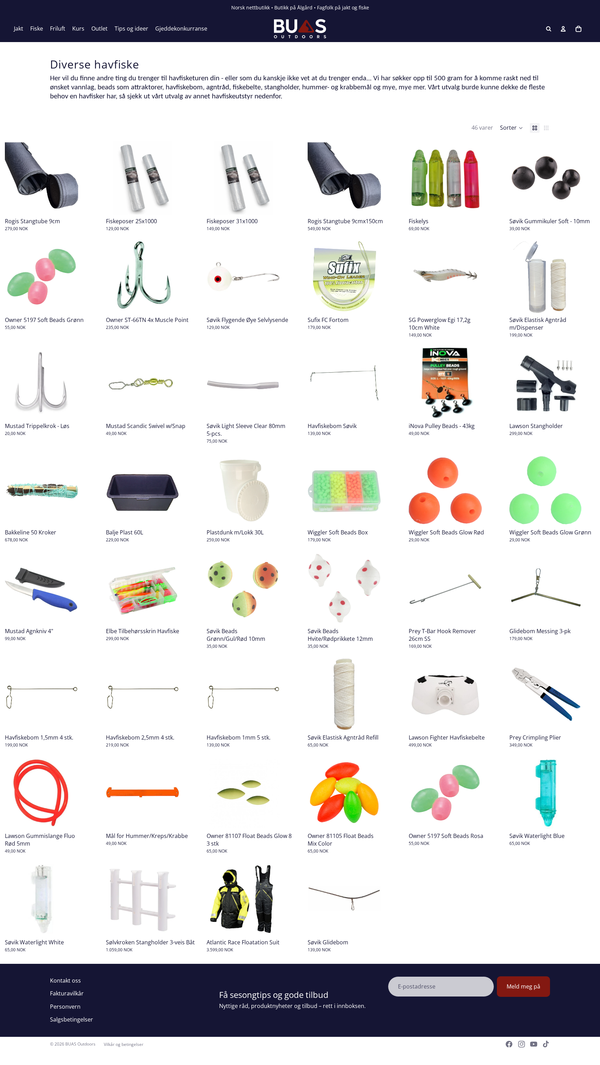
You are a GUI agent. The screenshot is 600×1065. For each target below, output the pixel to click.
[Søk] (548, 29)
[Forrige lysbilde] (12, 177)
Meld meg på (523, 986)
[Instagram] (521, 1044)
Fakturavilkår (67, 993)
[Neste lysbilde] (70, 177)
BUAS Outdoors (80, 1044)
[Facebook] (509, 1044)
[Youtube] (534, 1044)
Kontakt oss (65, 980)
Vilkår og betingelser (123, 1044)
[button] (511, 128)
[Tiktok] (546, 1044)
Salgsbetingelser (71, 1019)
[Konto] (563, 29)
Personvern (65, 1006)
